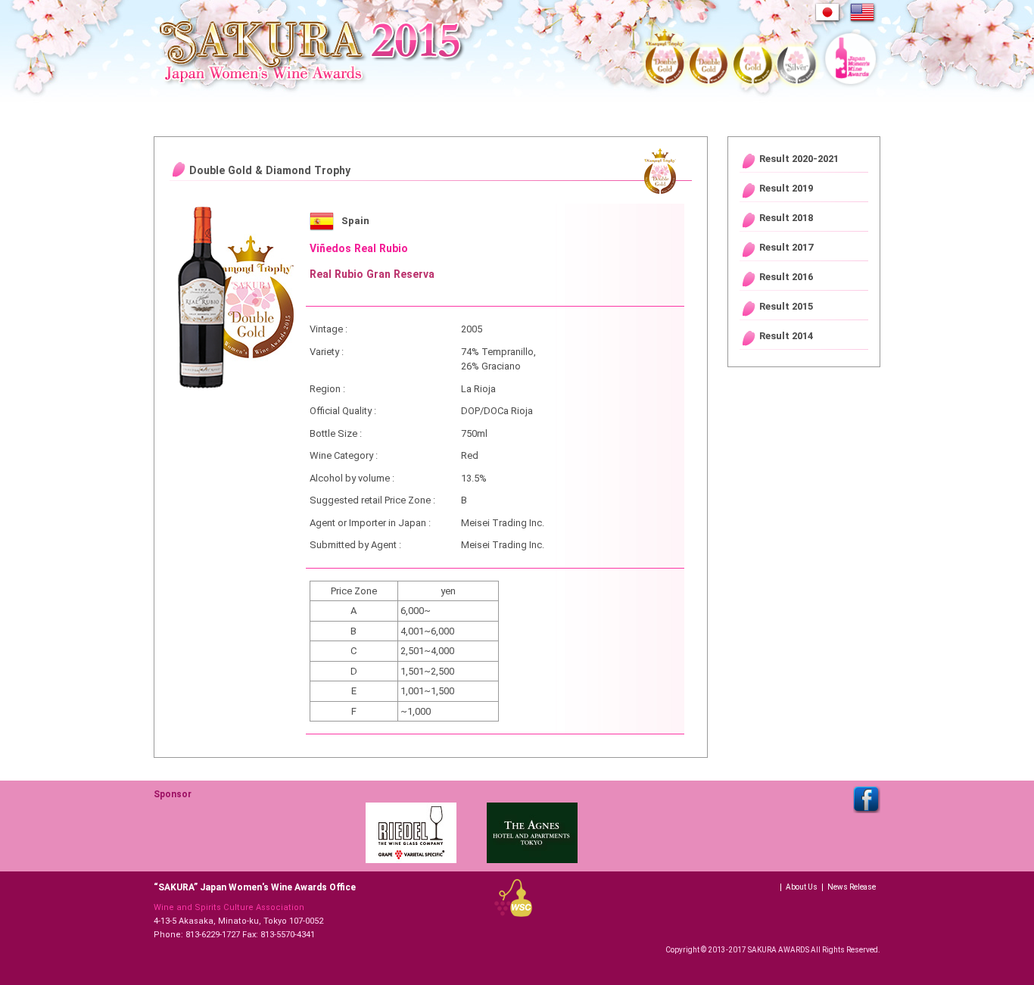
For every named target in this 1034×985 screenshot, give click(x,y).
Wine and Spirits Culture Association (229, 907)
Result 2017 (786, 247)
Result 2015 (786, 306)
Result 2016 (786, 276)
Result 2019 (786, 188)
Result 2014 (786, 335)
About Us (802, 887)
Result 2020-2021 (799, 158)
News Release (851, 887)
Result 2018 (786, 217)
